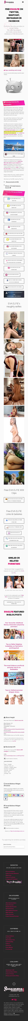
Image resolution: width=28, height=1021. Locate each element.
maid (17, 167)
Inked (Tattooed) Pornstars (12, 916)
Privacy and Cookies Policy (12, 975)
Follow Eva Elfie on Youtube (14, 233)
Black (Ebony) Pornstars (11, 910)
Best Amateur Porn (10, 939)
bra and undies (7, 168)
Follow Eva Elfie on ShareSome (15, 268)
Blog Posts (8, 875)
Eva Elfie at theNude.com (15, 526)
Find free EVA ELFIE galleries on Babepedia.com (15, 539)
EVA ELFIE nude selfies (13, 274)
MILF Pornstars (9, 912)
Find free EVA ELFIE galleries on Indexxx (15, 546)
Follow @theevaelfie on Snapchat (15, 240)
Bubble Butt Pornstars (11, 906)
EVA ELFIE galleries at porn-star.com (15, 521)
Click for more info (19, 720)
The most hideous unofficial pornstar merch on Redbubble (14, 667)
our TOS (14, 741)
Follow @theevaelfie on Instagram (15, 247)
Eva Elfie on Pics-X (15, 532)
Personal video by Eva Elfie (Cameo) (15, 254)
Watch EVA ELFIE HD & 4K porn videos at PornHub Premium (15, 499)
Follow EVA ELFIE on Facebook (15, 220)
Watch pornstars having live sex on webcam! (15, 281)
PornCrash (8, 945)
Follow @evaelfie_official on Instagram (15, 213)
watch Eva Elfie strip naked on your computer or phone (13, 163)
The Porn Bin (9, 949)
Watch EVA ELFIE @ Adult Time (14, 294)
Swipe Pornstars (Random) (12, 873)
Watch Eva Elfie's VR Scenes (14, 286)
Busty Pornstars (10, 908)
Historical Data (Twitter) (11, 971)
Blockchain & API (10, 970)
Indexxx (8, 943)
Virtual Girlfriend (10, 936)
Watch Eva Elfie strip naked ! (15, 155)
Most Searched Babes (11, 902)
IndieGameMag (9, 941)
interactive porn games (10, 129)
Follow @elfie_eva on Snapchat (15, 206)
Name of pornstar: (7, 844)
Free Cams (8, 937)
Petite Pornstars (10, 914)
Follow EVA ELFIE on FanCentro (15, 227)
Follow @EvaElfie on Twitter (15, 199)
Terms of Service (10, 973)
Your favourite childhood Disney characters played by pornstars (14, 624)
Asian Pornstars (10, 904)
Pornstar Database (10, 871)
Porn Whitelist (9, 947)
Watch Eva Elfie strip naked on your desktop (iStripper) (14, 261)
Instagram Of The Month (11, 879)
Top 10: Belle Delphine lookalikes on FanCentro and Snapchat (14, 646)
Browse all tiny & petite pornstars (14, 603)
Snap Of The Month (10, 877)
